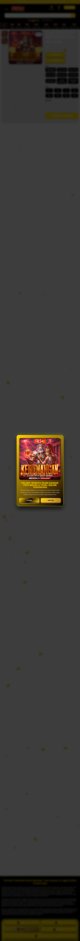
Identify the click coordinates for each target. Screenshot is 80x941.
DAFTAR (51, 500)
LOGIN (29, 500)
